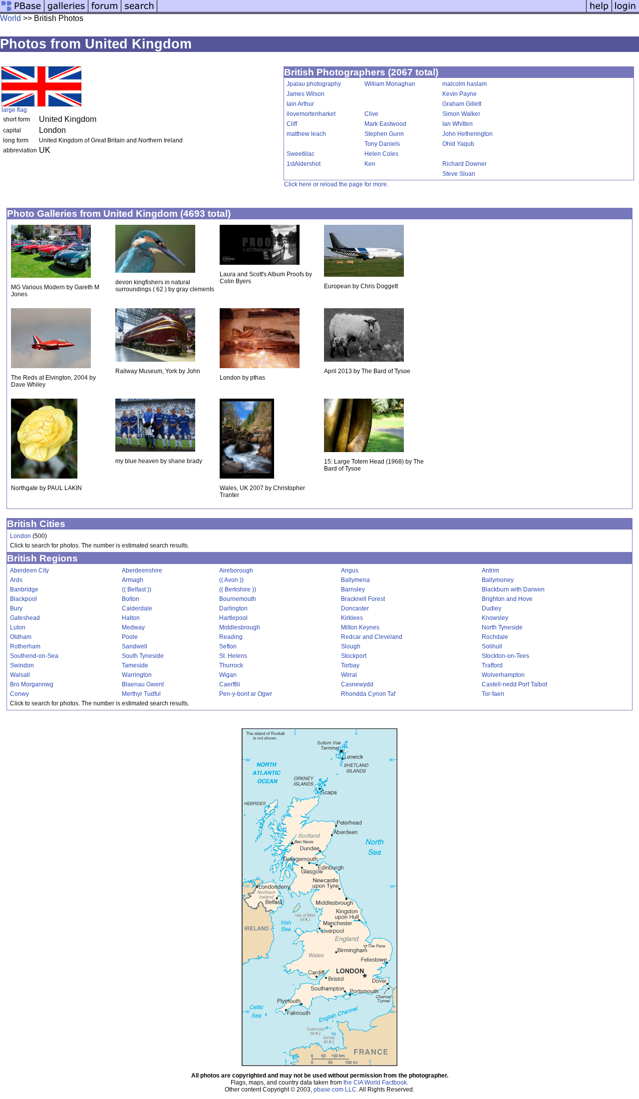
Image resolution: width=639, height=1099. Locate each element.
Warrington (137, 674)
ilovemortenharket (311, 113)
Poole (130, 636)
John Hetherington (467, 133)
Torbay (350, 665)
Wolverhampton (503, 674)
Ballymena (355, 579)
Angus (349, 570)
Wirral (349, 674)
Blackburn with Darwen (513, 589)
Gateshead (25, 617)
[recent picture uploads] (66, 11)
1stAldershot (303, 163)
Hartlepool (233, 617)
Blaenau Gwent (143, 684)
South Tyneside (143, 655)
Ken (369, 163)
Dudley (491, 608)
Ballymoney (498, 579)
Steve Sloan (458, 173)
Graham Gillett (461, 103)
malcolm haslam (464, 83)
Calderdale (137, 608)
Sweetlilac (301, 153)
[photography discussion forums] (104, 11)
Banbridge (24, 589)
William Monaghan (389, 83)
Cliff (292, 123)
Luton (17, 627)
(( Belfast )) (136, 589)
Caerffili (229, 684)
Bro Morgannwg (31, 684)
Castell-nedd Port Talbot (514, 684)
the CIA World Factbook (375, 1082)
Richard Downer (464, 163)
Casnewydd (357, 684)
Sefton (228, 646)
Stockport (353, 655)
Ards (16, 579)
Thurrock (231, 665)
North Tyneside (502, 627)
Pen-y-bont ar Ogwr (245, 693)
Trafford (492, 665)
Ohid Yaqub (458, 143)
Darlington (233, 608)
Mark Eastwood (385, 123)
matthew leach (306, 133)
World (10, 18)
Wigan (228, 674)
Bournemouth (237, 598)
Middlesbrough (239, 627)
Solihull (492, 646)
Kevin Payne (459, 93)
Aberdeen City (29, 570)
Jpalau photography (314, 83)
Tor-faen (493, 693)
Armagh (132, 579)
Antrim (490, 570)
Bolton (130, 598)
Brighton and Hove (507, 598)
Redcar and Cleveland (371, 636)
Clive (371, 113)
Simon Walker (461, 113)
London (20, 536)
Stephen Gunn (384, 133)
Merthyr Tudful (141, 693)
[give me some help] (599, 11)
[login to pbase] (625, 11)
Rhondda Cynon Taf (368, 693)
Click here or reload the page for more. (336, 184)
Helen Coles (381, 153)
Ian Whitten (457, 123)
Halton (131, 617)
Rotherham (25, 646)
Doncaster (355, 608)
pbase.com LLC (335, 1089)
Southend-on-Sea (34, 655)
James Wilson (305, 93)
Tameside (135, 665)
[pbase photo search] (139, 11)
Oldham (20, 636)
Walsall (20, 674)
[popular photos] (371, 11)
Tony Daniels (382, 143)
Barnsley (353, 589)
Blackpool (23, 598)
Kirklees (352, 617)
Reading (231, 636)
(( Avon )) (231, 579)
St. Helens (233, 655)
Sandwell (134, 646)
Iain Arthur (300, 103)
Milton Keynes (360, 627)
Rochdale (495, 636)
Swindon (22, 665)
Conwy (19, 693)
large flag (14, 109)
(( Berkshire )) (237, 589)
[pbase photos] (22, 11)
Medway (133, 627)
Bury (16, 608)
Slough (350, 646)
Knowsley (495, 617)
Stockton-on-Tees (505, 655)
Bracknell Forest (363, 598)
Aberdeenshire (142, 570)
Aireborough (236, 570)
